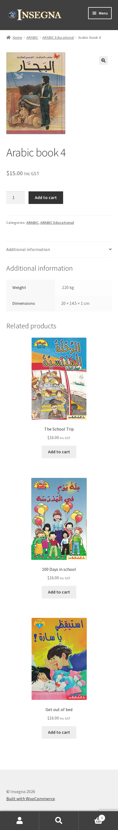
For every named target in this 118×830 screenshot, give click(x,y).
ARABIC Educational (58, 37)
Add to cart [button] (59, 451)
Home (17, 37)
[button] (103, 60)
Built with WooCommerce (30, 798)
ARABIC (32, 37)
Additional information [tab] (28, 249)
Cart (91, 816)
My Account (19, 820)
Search (58, 820)
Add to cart (46, 197)
